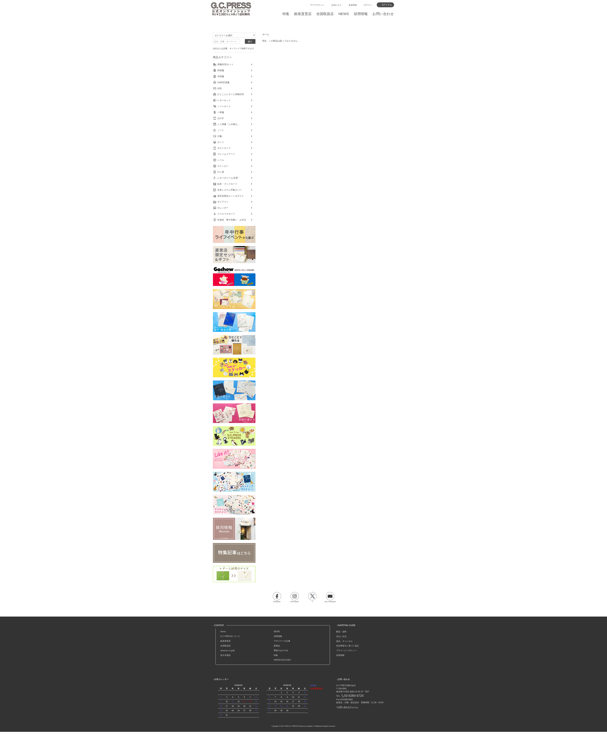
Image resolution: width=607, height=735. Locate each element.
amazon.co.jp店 (227, 650)
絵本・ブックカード (227, 184)
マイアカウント (317, 5)
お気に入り (336, 5)
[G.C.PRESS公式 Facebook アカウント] (277, 597)
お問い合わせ (383, 14)
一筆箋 (220, 112)
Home (223, 631)
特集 (276, 655)
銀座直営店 (225, 641)
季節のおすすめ (281, 650)
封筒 (219, 88)
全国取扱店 (225, 646)
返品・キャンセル (344, 641)
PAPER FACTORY (282, 660)
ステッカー (222, 166)
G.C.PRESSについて (230, 636)
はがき (220, 118)
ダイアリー (222, 202)
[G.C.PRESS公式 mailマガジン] (330, 597)
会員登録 (353, 5)
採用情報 (278, 636)
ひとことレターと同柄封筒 (230, 94)
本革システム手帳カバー (229, 190)
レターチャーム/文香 (227, 178)
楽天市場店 (225, 655)
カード (220, 142)
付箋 (219, 136)
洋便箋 (220, 76)
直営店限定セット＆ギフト (230, 196)
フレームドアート (226, 154)
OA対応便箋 (223, 82)
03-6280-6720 (354, 695)
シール (220, 160)
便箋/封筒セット (225, 64)
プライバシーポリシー (346, 650)
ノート (220, 130)
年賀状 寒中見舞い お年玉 (231, 220)
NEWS (277, 631)
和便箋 (220, 70)
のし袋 (220, 172)
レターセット (224, 100)
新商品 (277, 646)
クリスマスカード (226, 214)
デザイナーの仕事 (282, 641)
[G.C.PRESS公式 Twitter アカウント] (312, 597)
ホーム (265, 34)
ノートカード (224, 106)
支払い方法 (341, 636)
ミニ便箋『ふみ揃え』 (228, 124)
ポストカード (224, 148)
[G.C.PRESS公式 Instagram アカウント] (294, 597)
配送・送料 (341, 631)
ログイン (368, 5)
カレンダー (222, 208)
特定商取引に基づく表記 (347, 646)
